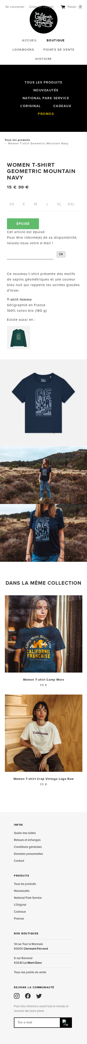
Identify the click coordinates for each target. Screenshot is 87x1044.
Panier (74, 7)
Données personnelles (28, 854)
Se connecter (15, 7)
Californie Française (44, 20)
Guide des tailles (25, 833)
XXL (71, 204)
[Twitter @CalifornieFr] (39, 996)
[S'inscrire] (66, 1022)
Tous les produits (43, 82)
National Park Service (46, 98)
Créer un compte (41, 7)
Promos (46, 114)
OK (61, 254)
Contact (19, 861)
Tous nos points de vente (30, 972)
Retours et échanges (27, 840)
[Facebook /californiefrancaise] (28, 996)
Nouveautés (45, 90)
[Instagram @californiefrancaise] (16, 996)
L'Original (30, 106)
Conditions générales (28, 847)
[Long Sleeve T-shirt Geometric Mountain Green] (18, 337)
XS (11, 204)
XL (59, 204)
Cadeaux (62, 106)
